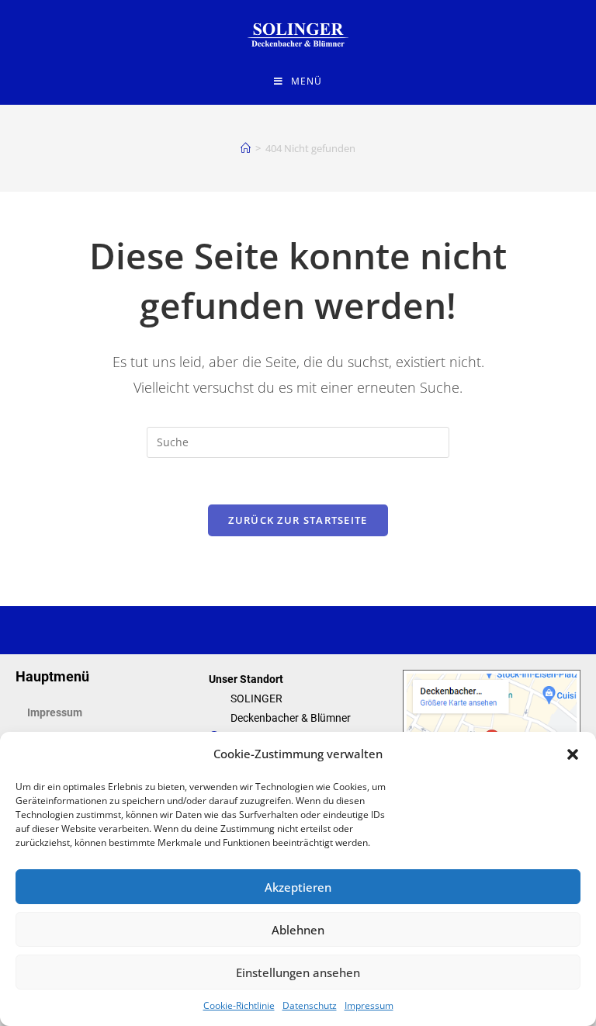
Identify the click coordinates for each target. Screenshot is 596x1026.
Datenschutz (309, 1005)
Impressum (369, 1005)
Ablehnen (298, 930)
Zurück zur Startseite (297, 520)
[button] (572, 754)
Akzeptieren (298, 887)
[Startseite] (246, 148)
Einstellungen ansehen (298, 972)
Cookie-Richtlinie (239, 1005)
